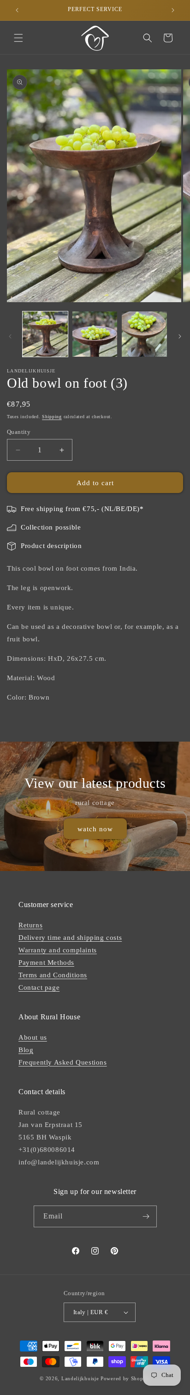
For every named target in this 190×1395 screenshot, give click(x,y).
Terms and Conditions (52, 975)
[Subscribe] (146, 1216)
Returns (30, 925)
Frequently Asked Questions (62, 1062)
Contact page (38, 987)
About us (32, 1037)
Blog (25, 1050)
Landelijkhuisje (80, 1378)
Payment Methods (46, 962)
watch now (95, 828)
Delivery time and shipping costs (70, 937)
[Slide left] (10, 336)
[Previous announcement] (17, 10)
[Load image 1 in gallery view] (45, 334)
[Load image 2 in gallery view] (95, 334)
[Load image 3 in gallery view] (144, 334)
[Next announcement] (173, 10)
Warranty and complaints (57, 950)
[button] (18, 38)
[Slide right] (180, 336)
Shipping (52, 416)
